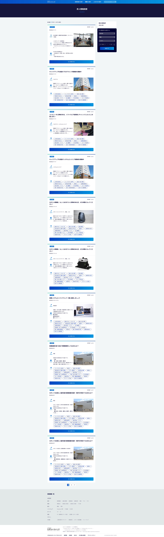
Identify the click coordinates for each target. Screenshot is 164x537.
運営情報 (65, 535)
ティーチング (86, 519)
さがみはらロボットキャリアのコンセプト (54, 535)
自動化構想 (64, 501)
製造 (48, 503)
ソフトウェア (50, 509)
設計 (48, 501)
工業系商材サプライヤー (62, 519)
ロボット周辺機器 (78, 519)
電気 (81, 501)
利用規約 (70, 535)
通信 (48, 514)
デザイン (49, 517)
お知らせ (75, 535)
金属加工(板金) (65, 503)
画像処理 (76, 501)
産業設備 (71, 501)
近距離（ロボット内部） (74, 514)
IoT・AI (49, 511)
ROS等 (71, 509)
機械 (58, 506)
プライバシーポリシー (91, 535)
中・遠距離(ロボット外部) (62, 514)
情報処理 (71, 519)
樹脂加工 (59, 503)
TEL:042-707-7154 (78, 531)
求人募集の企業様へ (82, 535)
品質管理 (49, 498)
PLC (84, 501)
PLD (88, 501)
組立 (48, 506)
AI (60, 511)
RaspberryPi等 (60, 509)
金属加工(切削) (73, 503)
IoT (58, 511)
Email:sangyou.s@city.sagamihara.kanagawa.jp (91, 531)
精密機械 (59, 501)
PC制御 (66, 509)
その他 (79, 503)
